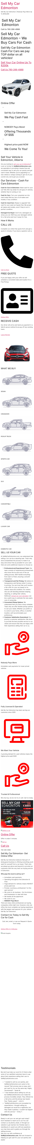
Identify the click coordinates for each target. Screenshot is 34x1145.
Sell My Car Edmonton (10, 5)
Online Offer (8, 834)
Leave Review (5, 335)
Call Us (5, 845)
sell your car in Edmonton (22, 164)
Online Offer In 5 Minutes (9, 929)
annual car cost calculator (20, 596)
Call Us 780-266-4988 (12, 69)
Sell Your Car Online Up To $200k (16, 64)
